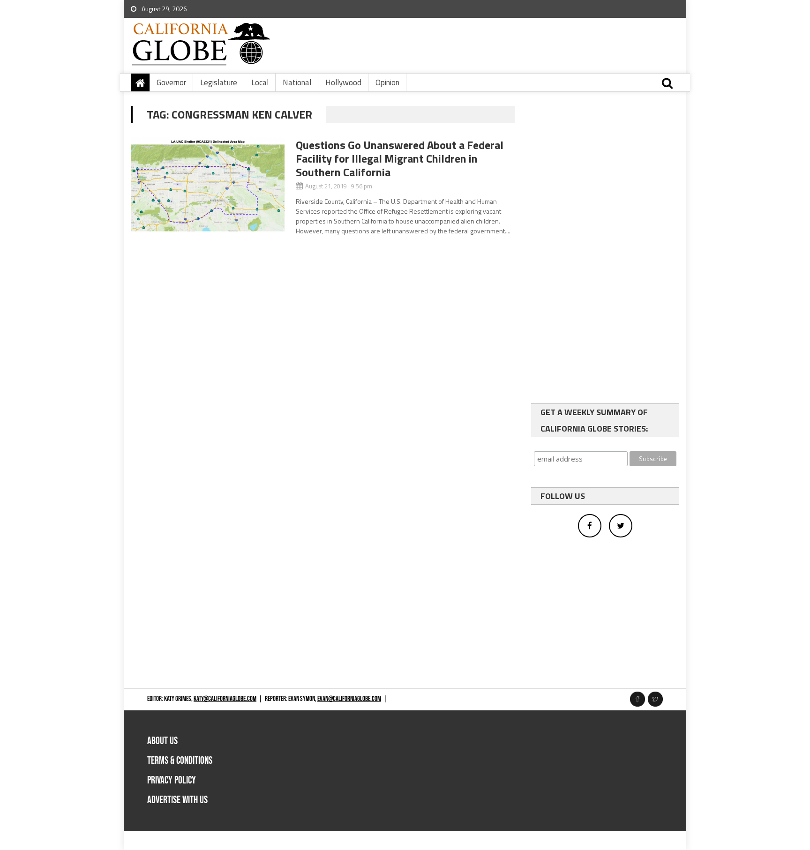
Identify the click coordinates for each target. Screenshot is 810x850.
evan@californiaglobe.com (349, 698)
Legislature (218, 82)
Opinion (387, 82)
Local (260, 82)
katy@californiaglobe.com (225, 698)
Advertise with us (177, 800)
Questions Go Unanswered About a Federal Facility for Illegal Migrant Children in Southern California (399, 158)
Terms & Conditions (179, 760)
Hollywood (343, 82)
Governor (171, 82)
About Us (162, 741)
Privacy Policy (171, 780)
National (297, 82)
